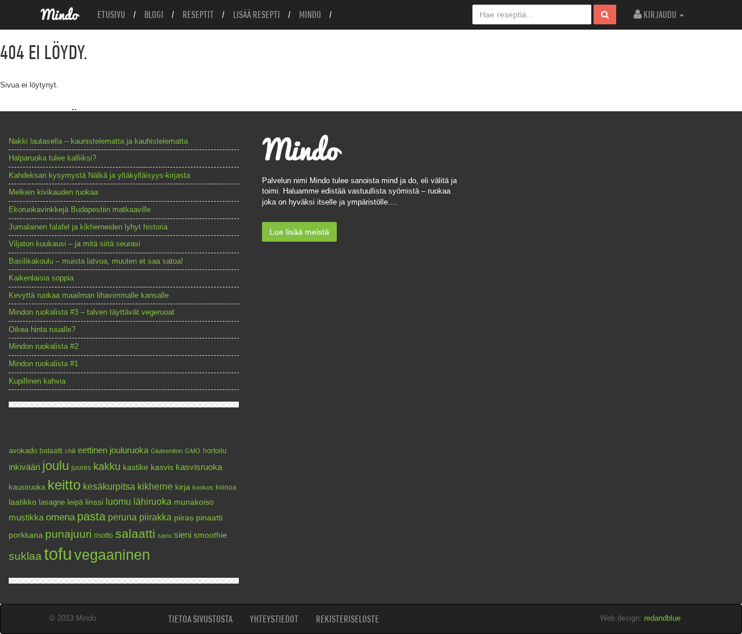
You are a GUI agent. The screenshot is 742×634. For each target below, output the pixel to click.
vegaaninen (112, 555)
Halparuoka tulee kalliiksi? (52, 158)
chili (70, 450)
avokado (23, 451)
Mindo (310, 14)
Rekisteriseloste (347, 619)
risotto (103, 535)
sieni (182, 535)
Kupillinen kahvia (37, 381)
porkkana (26, 535)
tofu (58, 553)
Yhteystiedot (274, 619)
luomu (118, 501)
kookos (202, 487)
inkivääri (24, 467)
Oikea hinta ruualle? (42, 329)
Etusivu (111, 14)
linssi (94, 502)
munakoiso (194, 502)
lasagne (52, 502)
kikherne (155, 486)
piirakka (155, 517)
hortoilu (215, 450)
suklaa (25, 556)
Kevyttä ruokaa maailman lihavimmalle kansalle (89, 295)
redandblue (662, 618)
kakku (107, 466)
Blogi (153, 14)
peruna (122, 517)
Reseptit (198, 14)
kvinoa (226, 487)
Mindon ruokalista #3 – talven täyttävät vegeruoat (91, 312)
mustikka (26, 517)
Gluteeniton (167, 450)
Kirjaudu (660, 14)
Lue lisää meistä (299, 231)
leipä (75, 502)
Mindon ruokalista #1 (43, 363)
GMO (193, 450)
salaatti (135, 533)
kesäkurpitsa (109, 486)
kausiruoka (27, 487)
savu (165, 535)
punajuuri (68, 534)
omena (60, 517)
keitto (64, 485)
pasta (91, 516)
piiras (184, 517)
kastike (135, 467)
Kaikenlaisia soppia (41, 278)
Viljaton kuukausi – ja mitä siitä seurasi (74, 243)
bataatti (51, 450)
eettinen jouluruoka (113, 450)
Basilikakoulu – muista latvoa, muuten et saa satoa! (96, 261)
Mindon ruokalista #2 (43, 346)
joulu (55, 465)
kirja (182, 487)
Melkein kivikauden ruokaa (53, 192)
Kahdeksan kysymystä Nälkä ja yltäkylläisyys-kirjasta (99, 175)
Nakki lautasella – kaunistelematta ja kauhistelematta (98, 141)
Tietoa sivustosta (200, 619)
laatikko (23, 502)
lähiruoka (152, 502)
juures (81, 467)
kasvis (162, 467)
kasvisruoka (199, 467)
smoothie (210, 535)
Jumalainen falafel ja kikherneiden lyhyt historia (88, 227)
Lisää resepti (256, 14)
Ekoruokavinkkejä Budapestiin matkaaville (80, 209)
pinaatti (209, 517)
